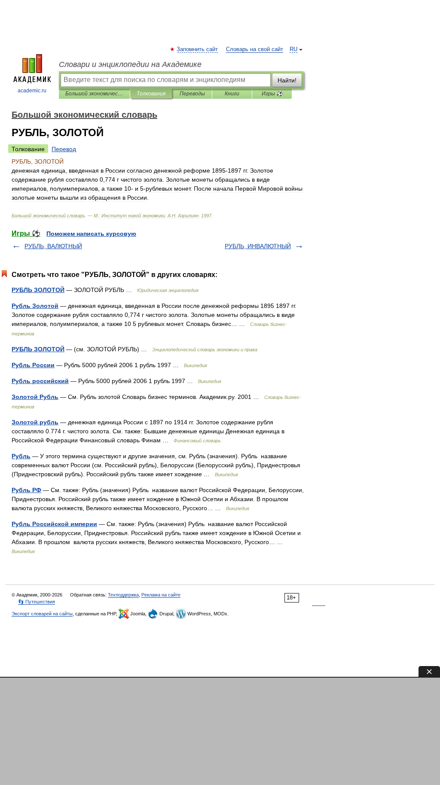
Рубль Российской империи (54, 523)
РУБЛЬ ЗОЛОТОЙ (38, 289)
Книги (232, 94)
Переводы (192, 94)
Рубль (21, 456)
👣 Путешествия (36, 601)
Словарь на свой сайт (254, 49)
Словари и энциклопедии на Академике (130, 64)
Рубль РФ (26, 490)
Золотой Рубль (35, 396)
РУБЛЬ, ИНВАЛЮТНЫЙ (258, 246)
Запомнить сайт (197, 49)
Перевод (64, 149)
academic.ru (32, 91)
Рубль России (33, 365)
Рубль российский (40, 380)
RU (293, 49)
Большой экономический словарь (94, 94)
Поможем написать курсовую (91, 233)
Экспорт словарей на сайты (42, 613)
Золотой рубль (35, 422)
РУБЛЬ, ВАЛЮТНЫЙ (53, 246)
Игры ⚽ (272, 94)
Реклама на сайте (160, 594)
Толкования (151, 94)
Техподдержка (123, 594)
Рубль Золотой (35, 305)
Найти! (287, 80)
